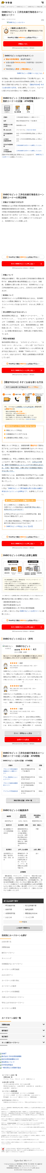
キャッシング (6, 958)
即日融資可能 (10, 905)
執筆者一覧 (33, 1164)
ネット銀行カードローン (10, 1042)
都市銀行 (5, 1031)
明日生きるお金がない (9, 1086)
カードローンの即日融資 (10, 969)
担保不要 (8, 909)
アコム (12, 1079)
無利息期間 (29, 909)
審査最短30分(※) (31, 913)
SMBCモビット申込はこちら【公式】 (19, 526)
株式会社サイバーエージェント (36, 1150)
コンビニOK (29, 917)
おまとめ (8, 917)
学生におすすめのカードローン (13, 1003)
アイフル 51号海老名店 (10, 791)
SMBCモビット (21, 7)
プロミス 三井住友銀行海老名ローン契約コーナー (10, 771)
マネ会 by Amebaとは (10, 1164)
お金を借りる (6, 942)
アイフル (6, 1079)
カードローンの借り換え (10, 980)
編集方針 (40, 1164)
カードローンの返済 (9, 986)
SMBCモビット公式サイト (29, 611)
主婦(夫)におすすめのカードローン (13, 1102)
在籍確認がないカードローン (12, 964)
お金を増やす (21, 1086)
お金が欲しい (39, 1086)
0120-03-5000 (31, 130)
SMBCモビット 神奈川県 (35, 7)
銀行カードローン (8, 953)
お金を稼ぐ (6, 1088)
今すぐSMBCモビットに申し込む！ (23, 264)
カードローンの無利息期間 (11, 1093)
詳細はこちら (23, 44)
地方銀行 (5, 1036)
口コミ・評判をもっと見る (23, 733)
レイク (23, 1079)
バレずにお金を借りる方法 (11, 1084)
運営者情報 (20, 1164)
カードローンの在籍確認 (10, 991)
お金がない (14, 1088)
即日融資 (6, 1097)
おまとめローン (7, 975)
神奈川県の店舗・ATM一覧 (23, 800)
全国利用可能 (10, 913)
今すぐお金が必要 (25, 1084)
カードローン (10, 7)
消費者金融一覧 (7, 1077)
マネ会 (2, 7)
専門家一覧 (27, 1164)
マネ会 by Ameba (11, 1123)
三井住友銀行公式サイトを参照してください (29, 145)
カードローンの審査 (9, 1008)
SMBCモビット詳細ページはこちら (30, 73)
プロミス (17, 1079)
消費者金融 (6, 947)
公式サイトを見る (23, 739)
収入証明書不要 (30, 905)
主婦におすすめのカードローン (13, 997)
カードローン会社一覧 (9, 1075)
